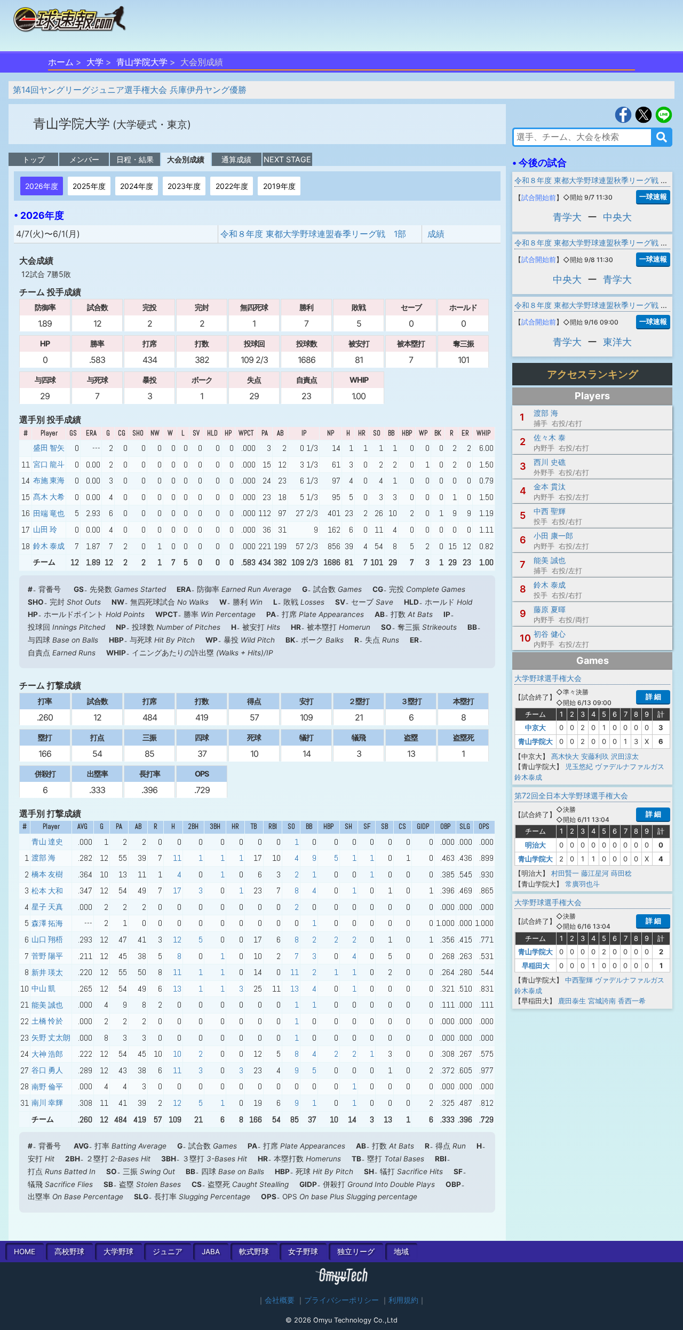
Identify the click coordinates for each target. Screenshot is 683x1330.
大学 (95, 62)
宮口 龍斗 (49, 464)
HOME (24, 1251)
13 (177, 988)
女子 (303, 1251)
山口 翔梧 (47, 939)
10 (177, 1053)
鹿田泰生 (572, 1000)
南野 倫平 (47, 1086)
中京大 (535, 727)
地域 (401, 1251)
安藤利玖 (595, 756)
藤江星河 (595, 873)
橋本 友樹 (47, 874)
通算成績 (236, 159)
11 (177, 858)
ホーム (61, 62)
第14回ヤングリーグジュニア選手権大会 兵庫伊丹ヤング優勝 (130, 89)
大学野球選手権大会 (548, 678)
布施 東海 (49, 480)
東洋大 (617, 341)
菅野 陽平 (47, 956)
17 (177, 890)
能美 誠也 (47, 1005)
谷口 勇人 (47, 1070)
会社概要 (280, 1300)
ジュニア (167, 1251)
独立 (356, 1251)
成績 (435, 233)
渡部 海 (43, 857)
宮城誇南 (602, 1000)
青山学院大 (535, 741)
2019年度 (279, 186)
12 (177, 939)
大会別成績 (185, 159)
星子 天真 (47, 907)
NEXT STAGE (287, 159)
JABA (211, 1251)
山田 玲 (45, 529)
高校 (69, 1251)
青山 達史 (47, 841)
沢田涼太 (625, 756)
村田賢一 (565, 873)
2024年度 (136, 186)
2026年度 (41, 186)
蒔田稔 (621, 873)
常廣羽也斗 (582, 884)
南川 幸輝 (47, 1102)
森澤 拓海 (47, 923)
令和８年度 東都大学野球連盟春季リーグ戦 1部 (313, 233)
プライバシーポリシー (341, 1300)
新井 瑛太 (47, 972)
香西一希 (632, 1000)
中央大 (617, 217)
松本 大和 (47, 891)
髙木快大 (565, 756)
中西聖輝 (579, 980)
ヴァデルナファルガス (629, 766)
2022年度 (232, 186)
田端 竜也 (49, 513)
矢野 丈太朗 (50, 1037)
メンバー (84, 159)
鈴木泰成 (528, 777)
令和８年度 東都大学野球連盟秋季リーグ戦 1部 (593, 180)
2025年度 (89, 186)
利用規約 (403, 1300)
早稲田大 (536, 965)
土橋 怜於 (47, 1021)
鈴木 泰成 (49, 546)
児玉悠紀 (579, 766)
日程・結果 (135, 159)
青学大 (567, 217)
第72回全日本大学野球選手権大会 (571, 795)
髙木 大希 (49, 497)
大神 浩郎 (47, 1054)
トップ (33, 159)
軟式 (254, 1251)
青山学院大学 (142, 62)
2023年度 (184, 186)
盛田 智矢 (49, 448)
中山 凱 (43, 988)
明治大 (535, 845)
